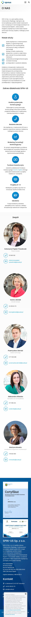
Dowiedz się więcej (10, 614)
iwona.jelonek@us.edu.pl (16, 312)
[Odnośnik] (6, 2)
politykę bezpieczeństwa (15, 610)
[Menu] (25, 2)
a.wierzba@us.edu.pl (15, 409)
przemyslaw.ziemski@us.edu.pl (18, 363)
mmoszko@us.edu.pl (15, 460)
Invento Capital (17, 170)
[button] (29, 2)
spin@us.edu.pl (9, 589)
